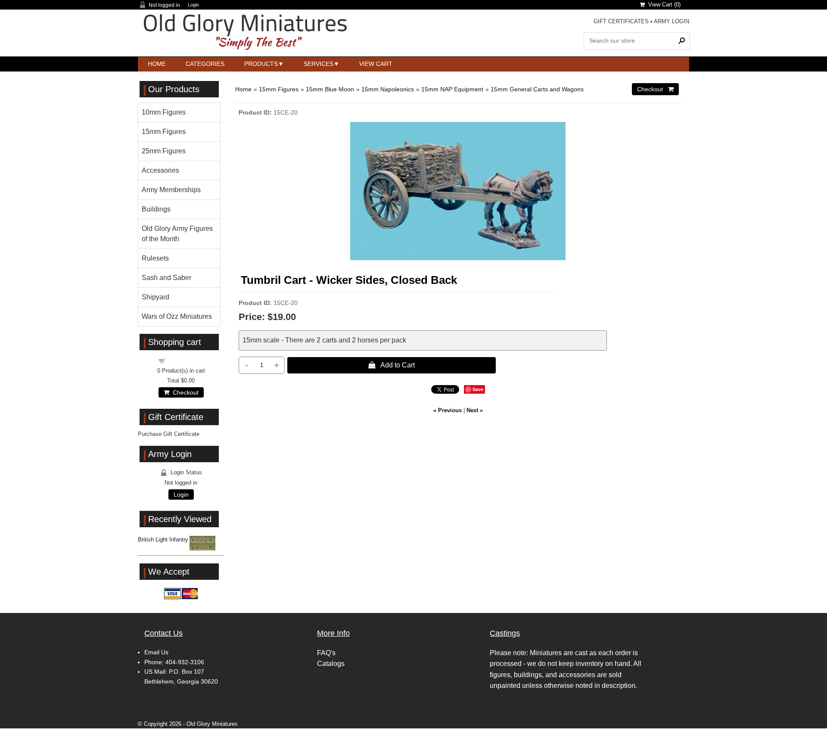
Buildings (156, 209)
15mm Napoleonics (387, 89)
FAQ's (326, 652)
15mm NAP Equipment (452, 89)
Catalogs (331, 663)
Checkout (184, 392)
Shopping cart (186, 360)
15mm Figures (278, 89)
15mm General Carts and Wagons (537, 89)
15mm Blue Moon (330, 89)
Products (261, 63)
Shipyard (155, 297)
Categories (205, 63)
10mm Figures (164, 112)
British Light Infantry (163, 539)
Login (193, 5)
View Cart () (663, 4)
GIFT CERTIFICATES (621, 21)
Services (318, 63)
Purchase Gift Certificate (168, 434)
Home (157, 63)
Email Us (156, 652)
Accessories (160, 170)
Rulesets (155, 258)
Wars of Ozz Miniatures (177, 316)
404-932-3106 (184, 662)
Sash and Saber (166, 277)
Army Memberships (171, 189)
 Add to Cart (391, 364)
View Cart (375, 63)
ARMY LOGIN (671, 21)
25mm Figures (164, 151)
